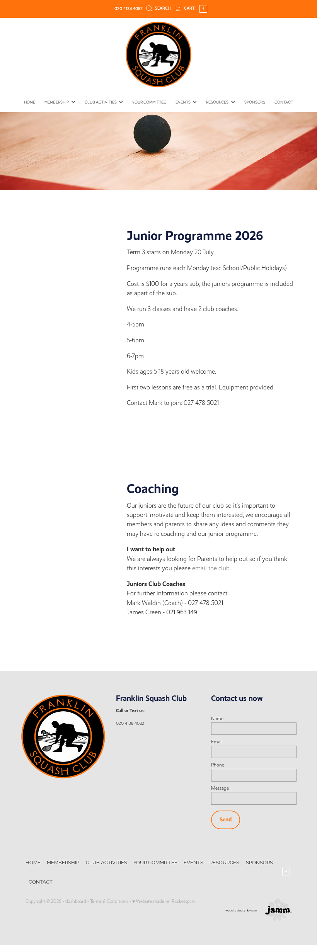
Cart (189, 8)
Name (217, 718)
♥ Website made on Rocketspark (164, 901)
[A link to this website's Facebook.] (203, 9)
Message (220, 788)
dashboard (75, 901)
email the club (211, 568)
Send (226, 819)
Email (217, 741)
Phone (217, 765)
